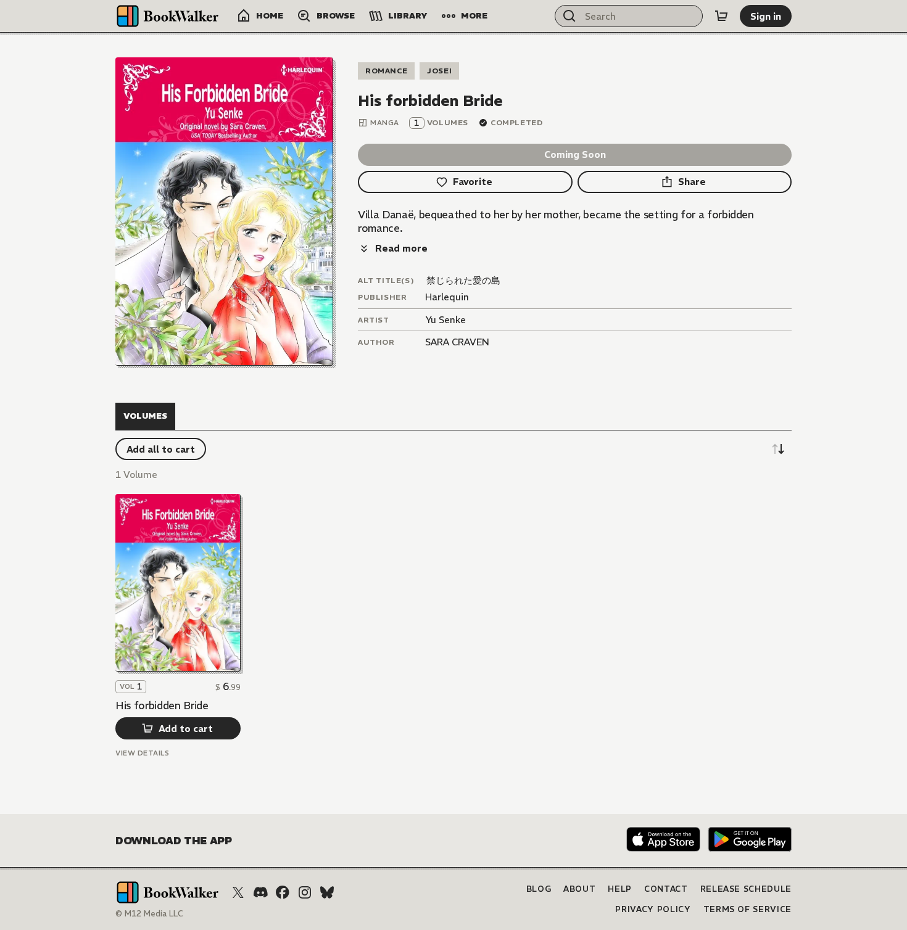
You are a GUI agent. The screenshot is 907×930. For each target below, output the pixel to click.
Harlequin (447, 297)
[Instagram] (304, 892)
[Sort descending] (778, 449)
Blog (539, 889)
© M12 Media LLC (149, 914)
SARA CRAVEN (457, 342)
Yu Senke (445, 320)
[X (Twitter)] (238, 892)
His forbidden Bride (162, 705)
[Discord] (260, 892)
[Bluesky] (327, 892)
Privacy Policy (652, 909)
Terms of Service (747, 909)
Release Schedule (746, 889)
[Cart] (721, 16)
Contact (666, 889)
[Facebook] (282, 892)
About (579, 889)
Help (620, 889)
